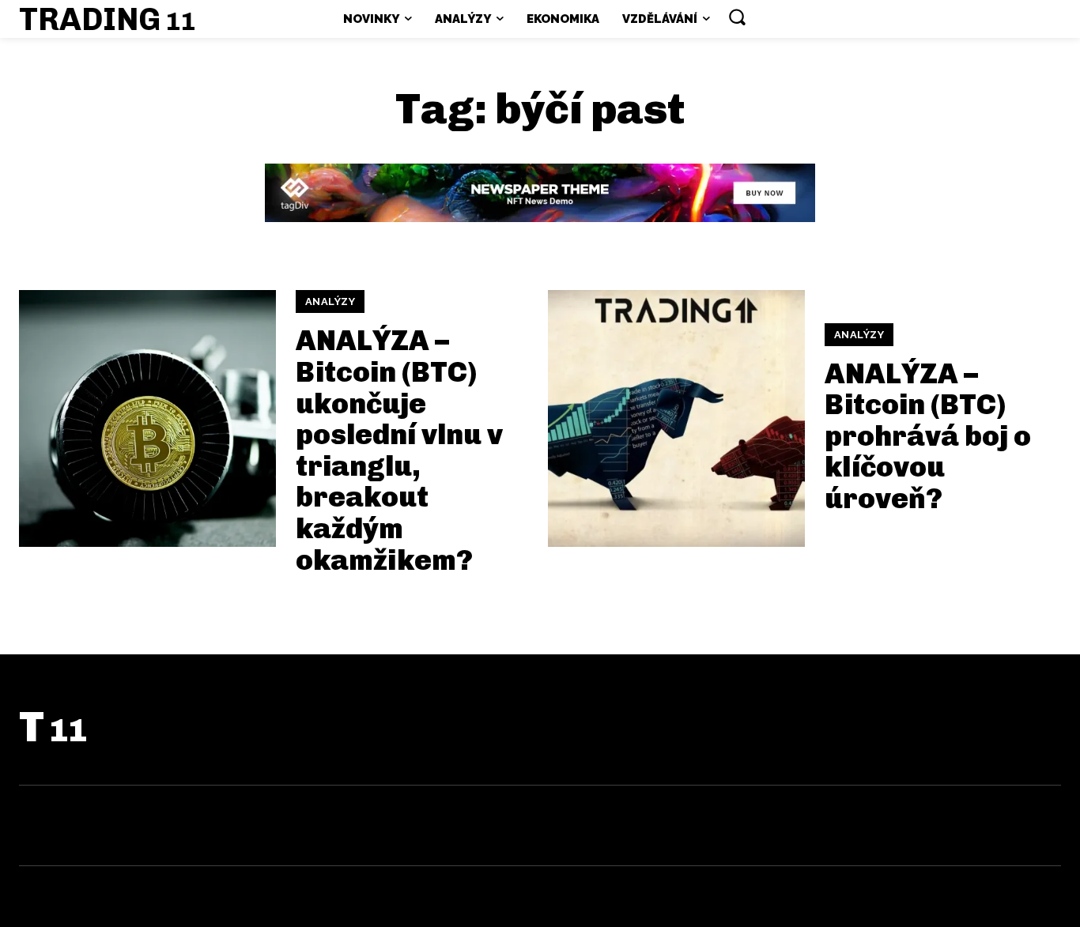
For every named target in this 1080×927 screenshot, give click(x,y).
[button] (736, 16)
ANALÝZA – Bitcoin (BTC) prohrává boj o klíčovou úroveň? (928, 435)
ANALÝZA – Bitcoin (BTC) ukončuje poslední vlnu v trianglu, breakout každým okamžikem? (399, 449)
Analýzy (330, 301)
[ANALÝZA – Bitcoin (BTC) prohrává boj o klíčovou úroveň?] (676, 418)
